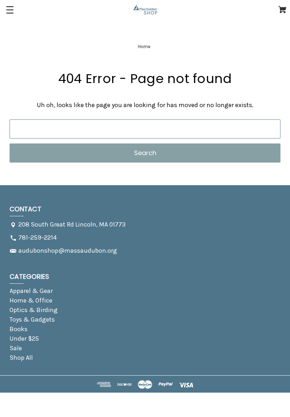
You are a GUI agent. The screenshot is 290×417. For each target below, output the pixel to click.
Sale (16, 348)
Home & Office (31, 300)
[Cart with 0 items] (282, 11)
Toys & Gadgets (32, 319)
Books (19, 329)
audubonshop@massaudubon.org (67, 250)
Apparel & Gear (31, 291)
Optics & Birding (34, 310)
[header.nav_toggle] (9, 9)
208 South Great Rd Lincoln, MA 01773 (72, 224)
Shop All (21, 358)
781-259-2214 (37, 237)
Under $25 (24, 338)
